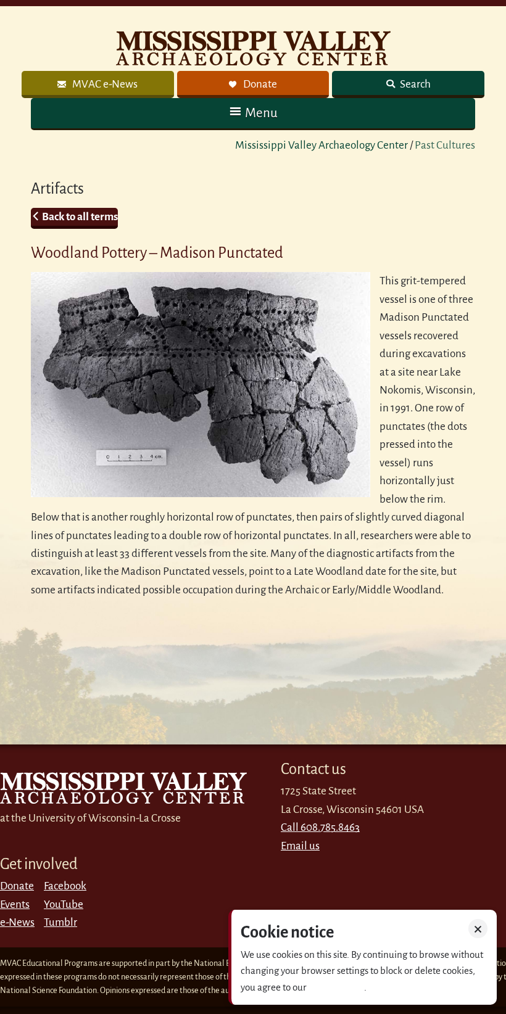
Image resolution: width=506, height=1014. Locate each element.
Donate (17, 886)
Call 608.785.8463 (320, 827)
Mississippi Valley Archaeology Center (321, 145)
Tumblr (60, 922)
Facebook (65, 886)
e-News (17, 922)
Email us (300, 846)
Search (414, 84)
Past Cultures (445, 145)
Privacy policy (336, 987)
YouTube (63, 904)
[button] (253, 113)
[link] (98, 84)
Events (15, 904)
